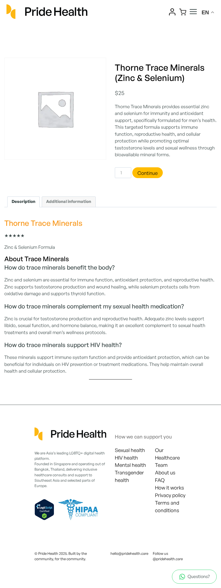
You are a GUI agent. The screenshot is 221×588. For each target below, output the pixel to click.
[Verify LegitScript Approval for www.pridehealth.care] (44, 509)
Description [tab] (23, 201)
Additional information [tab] (68, 201)
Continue (147, 173)
